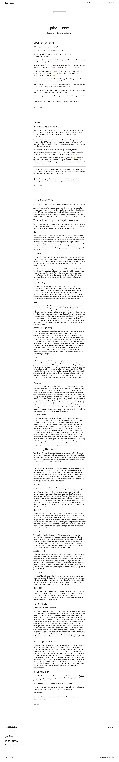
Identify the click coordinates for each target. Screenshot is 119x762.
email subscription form (44, 369)
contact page (60, 367)
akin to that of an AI (45, 391)
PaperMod (54, 335)
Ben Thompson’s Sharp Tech (68, 140)
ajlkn (63, 375)
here (77, 101)
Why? (35, 92)
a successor (69, 582)
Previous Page (11, 727)
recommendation (76, 420)
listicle (82, 676)
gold (65, 522)
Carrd (38, 341)
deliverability (72, 428)
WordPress (111, 757)
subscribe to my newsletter (52, 697)
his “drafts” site (44, 134)
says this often (43, 162)
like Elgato (52, 580)
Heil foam (49, 600)
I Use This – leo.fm (58, 210)
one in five (70, 263)
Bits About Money (60, 130)
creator (78, 352)
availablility (60, 428)
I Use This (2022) (43, 200)
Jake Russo (9, 3)
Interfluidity (44, 132)
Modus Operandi (43, 42)
